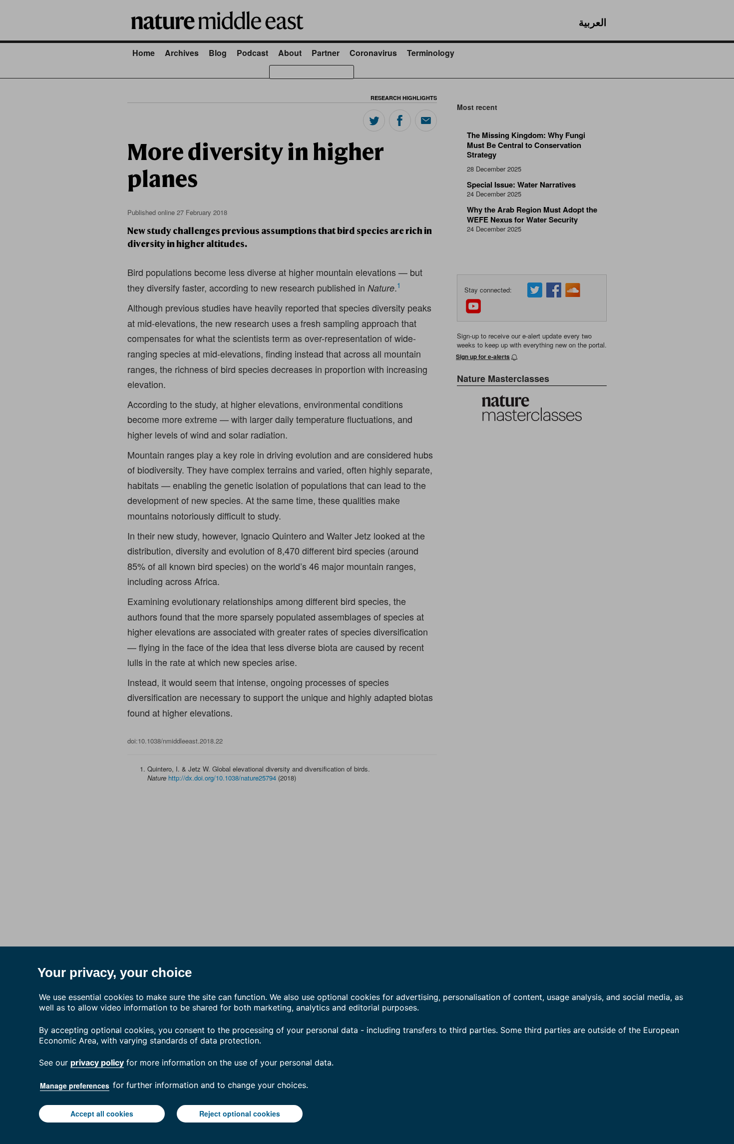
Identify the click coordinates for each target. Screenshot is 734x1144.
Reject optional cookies (239, 1113)
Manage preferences (74, 1085)
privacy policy (97, 1063)
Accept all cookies (101, 1113)
